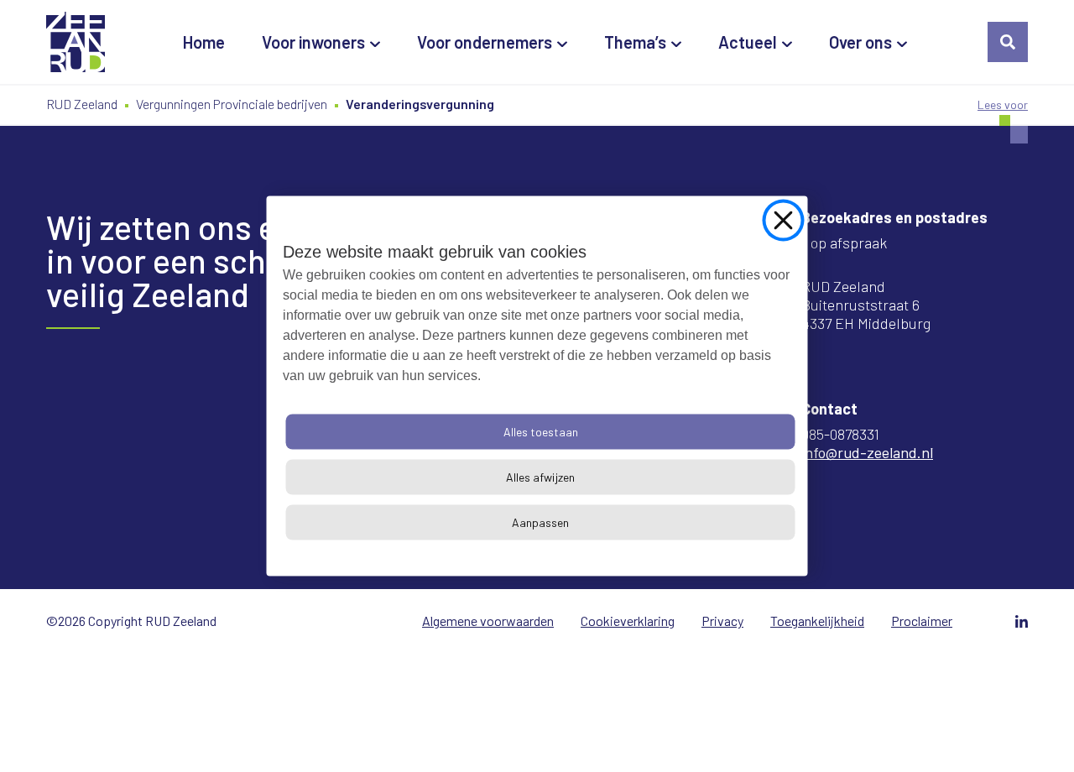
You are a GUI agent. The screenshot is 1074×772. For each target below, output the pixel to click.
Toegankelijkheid (817, 621)
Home (204, 42)
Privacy (722, 621)
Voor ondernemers (484, 42)
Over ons (860, 42)
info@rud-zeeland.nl (867, 452)
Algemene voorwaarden (488, 621)
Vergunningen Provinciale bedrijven (231, 104)
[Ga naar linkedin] (1021, 621)
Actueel (747, 42)
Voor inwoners (313, 42)
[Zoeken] (1008, 42)
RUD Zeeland (81, 104)
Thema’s (635, 42)
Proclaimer (921, 621)
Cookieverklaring (628, 621)
